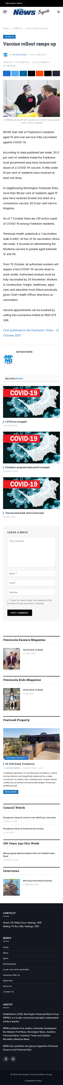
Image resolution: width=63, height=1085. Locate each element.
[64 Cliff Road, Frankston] (31, 744)
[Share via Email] (31, 73)
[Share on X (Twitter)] (15, 73)
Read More (11, 792)
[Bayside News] (31, 12)
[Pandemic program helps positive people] (31, 447)
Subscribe (8, 980)
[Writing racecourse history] (11, 887)
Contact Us (8, 991)
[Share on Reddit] (39, 73)
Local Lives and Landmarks (16, 969)
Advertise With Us (11, 975)
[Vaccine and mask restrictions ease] (31, 493)
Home (6, 947)
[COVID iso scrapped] (31, 402)
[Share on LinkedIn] (23, 73)
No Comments (42, 62)
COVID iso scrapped (16, 421)
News (5, 953)
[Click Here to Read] (11, 659)
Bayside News (20, 55)
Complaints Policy (33, 1080)
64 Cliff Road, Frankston (20, 763)
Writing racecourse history (37, 880)
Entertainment (9, 964)
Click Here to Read (33, 649)
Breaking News (14, 3)
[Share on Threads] (48, 73)
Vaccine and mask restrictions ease (24, 512)
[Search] (58, 11)
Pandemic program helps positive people (27, 467)
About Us (7, 986)
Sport (5, 958)
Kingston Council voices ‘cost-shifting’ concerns (29, 817)
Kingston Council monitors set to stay (23, 828)
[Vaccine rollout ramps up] (31, 98)
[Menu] (5, 11)
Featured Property (16, 758)
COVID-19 (9, 37)
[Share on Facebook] (7, 73)
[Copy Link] (56, 73)
